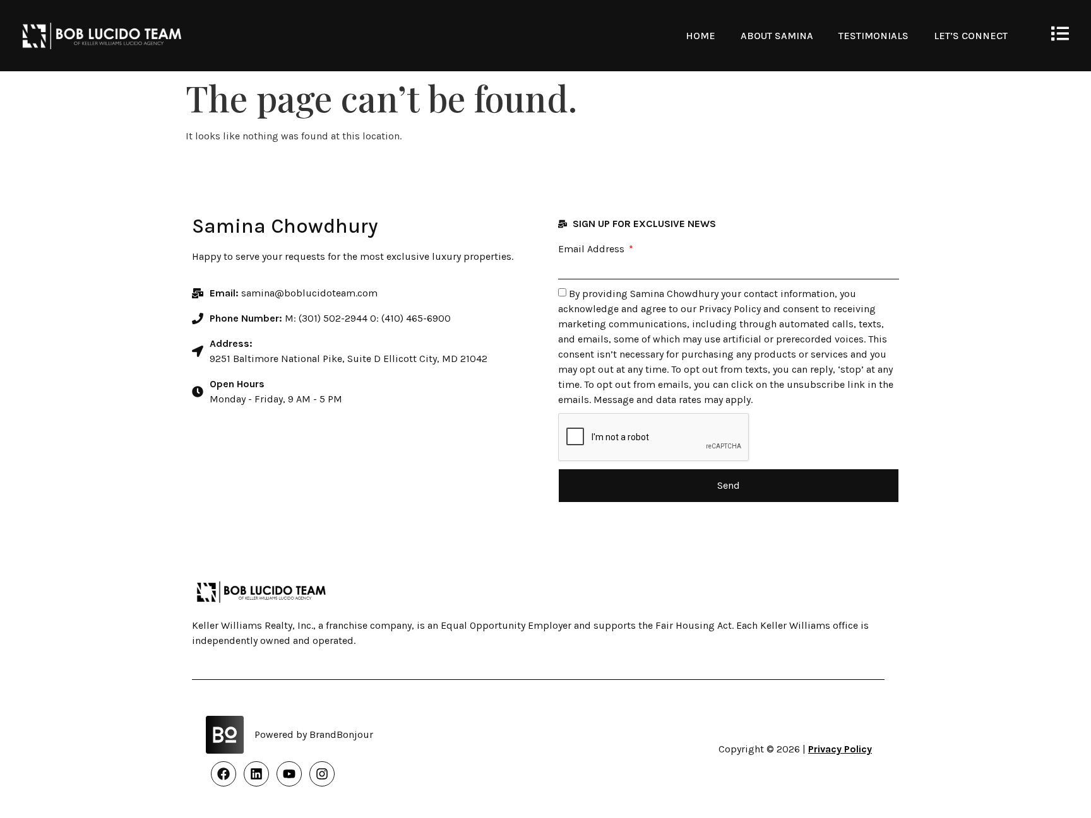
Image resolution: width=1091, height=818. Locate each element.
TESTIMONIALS (873, 36)
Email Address (592, 249)
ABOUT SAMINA (777, 36)
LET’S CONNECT (971, 36)
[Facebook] (223, 773)
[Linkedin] (256, 773)
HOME (700, 36)
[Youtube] (289, 773)
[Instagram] (322, 773)
